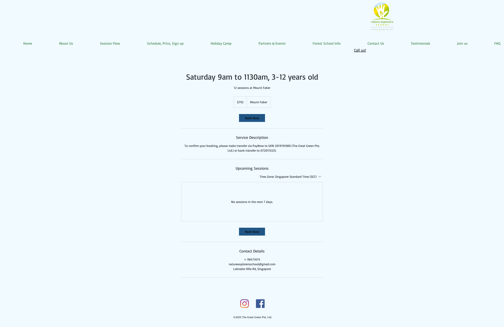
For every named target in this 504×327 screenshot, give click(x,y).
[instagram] (244, 303)
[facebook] (260, 303)
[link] (252, 118)
